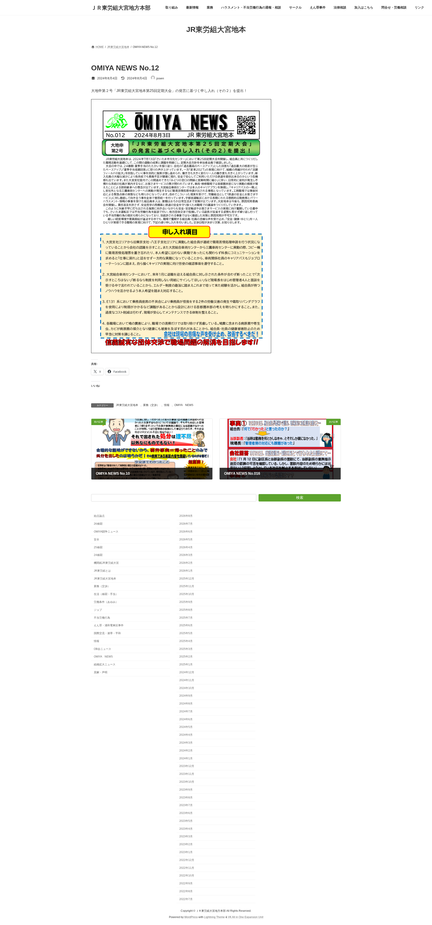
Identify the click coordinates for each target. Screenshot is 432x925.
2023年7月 (186, 805)
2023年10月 (186, 781)
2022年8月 (186, 891)
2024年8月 (186, 703)
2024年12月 (186, 672)
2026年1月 (186, 570)
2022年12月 (186, 860)
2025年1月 (186, 664)
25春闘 (98, 547)
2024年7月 (186, 711)
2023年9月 (186, 789)
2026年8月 (186, 515)
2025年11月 (186, 586)
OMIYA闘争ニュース (106, 531)
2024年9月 (186, 695)
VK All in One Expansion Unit (245, 917)
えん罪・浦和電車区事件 (109, 625)
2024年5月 (186, 727)
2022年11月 (186, 867)
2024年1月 (186, 758)
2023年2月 (186, 844)
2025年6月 (186, 625)
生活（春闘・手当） (106, 594)
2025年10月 (186, 594)
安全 (96, 539)
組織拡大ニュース (104, 664)
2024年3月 (186, 742)
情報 (166, 405)
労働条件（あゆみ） (106, 602)
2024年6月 (186, 719)
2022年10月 (186, 875)
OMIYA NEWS (183, 405)
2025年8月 (186, 609)
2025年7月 (186, 617)
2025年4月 (186, 641)
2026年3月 (186, 555)
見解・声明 (100, 672)
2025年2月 (186, 656)
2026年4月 (186, 547)
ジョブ (98, 609)
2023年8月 (186, 797)
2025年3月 (186, 648)
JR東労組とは (102, 570)
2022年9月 (186, 883)
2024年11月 (186, 680)
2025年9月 (186, 602)
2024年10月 (186, 687)
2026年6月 (186, 531)
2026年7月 (186, 523)
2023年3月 (186, 836)
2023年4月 (186, 828)
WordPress (191, 917)
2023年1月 (186, 852)
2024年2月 (186, 750)
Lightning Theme (214, 917)
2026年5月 (186, 539)
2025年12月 (186, 578)
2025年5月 (186, 633)
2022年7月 (186, 898)
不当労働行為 (102, 617)
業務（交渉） (151, 405)
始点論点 (99, 515)
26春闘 (98, 523)
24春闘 (98, 555)
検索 (299, 497)
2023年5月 (186, 820)
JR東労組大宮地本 (127, 405)
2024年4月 (186, 734)
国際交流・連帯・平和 (107, 633)
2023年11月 (186, 774)
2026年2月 (186, 562)
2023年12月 (186, 766)
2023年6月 (186, 813)
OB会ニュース (102, 648)
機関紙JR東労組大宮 (106, 562)
